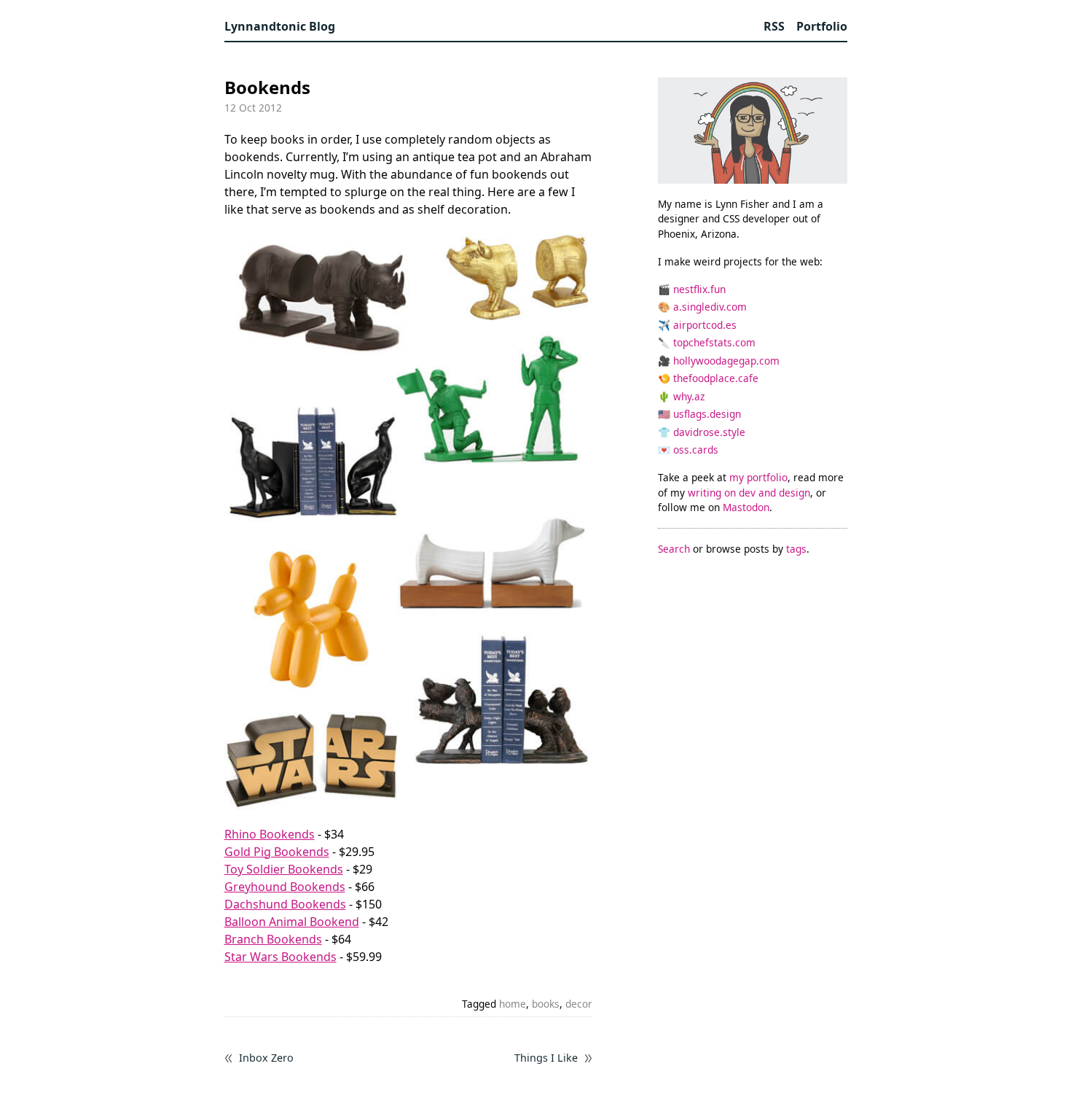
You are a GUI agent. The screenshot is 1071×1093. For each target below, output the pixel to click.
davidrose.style (709, 432)
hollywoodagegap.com (726, 360)
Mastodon (746, 507)
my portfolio (758, 477)
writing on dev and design (749, 492)
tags (796, 549)
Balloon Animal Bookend (291, 922)
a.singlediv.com (710, 307)
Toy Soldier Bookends (283, 869)
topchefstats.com (714, 342)
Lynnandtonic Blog (279, 26)
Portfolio (821, 26)
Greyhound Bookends (284, 887)
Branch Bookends (273, 939)
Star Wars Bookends (280, 957)
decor (578, 1004)
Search (674, 549)
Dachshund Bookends (285, 904)
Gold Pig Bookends (276, 852)
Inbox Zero (266, 1058)
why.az (689, 396)
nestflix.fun (699, 289)
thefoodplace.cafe (715, 378)
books (546, 1004)
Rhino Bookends (269, 834)
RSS (774, 26)
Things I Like (546, 1058)
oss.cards (695, 449)
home (512, 1004)
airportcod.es (705, 325)
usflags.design (707, 414)
